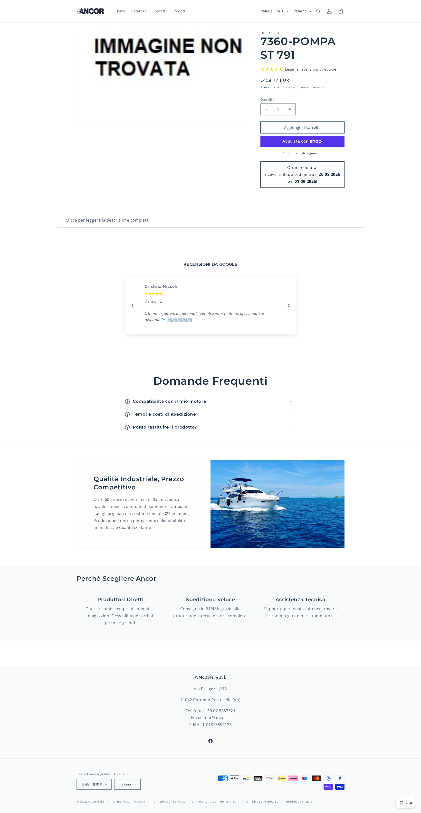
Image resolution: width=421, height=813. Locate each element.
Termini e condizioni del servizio (213, 801)
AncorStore (96, 801)
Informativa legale (299, 801)
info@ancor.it (217, 717)
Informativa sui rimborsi (127, 801)
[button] (318, 11)
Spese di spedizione (275, 87)
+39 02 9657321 (220, 710)
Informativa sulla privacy (168, 801)
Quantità (267, 99)
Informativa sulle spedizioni (262, 801)
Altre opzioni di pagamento (302, 153)
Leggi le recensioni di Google (310, 69)
